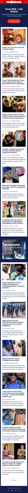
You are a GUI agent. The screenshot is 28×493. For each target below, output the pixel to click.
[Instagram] (12, 490)
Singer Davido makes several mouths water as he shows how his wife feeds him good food (13, 116)
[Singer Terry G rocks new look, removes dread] (14, 37)
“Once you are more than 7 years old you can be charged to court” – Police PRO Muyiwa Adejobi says (13, 393)
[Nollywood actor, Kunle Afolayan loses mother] (14, 348)
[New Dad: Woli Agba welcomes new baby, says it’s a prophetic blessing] (14, 175)
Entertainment (6, 86)
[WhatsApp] (19, 490)
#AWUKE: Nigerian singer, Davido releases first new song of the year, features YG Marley (13, 429)
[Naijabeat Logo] (14, 2)
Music (3, 290)
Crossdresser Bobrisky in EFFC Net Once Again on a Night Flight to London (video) (13, 463)
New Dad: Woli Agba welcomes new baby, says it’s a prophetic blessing (13, 187)
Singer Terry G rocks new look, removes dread (13, 48)
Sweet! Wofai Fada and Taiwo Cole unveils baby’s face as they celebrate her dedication (13, 82)
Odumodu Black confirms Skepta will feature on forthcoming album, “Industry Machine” (13, 285)
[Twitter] (15, 490)
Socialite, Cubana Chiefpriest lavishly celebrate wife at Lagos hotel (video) (13, 150)
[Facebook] (8, 490)
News (3, 328)
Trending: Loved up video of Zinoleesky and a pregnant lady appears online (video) (12, 221)
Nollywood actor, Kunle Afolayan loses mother (10, 359)
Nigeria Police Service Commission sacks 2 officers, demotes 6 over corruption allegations (13, 323)
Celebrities (5, 52)
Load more (13, 480)
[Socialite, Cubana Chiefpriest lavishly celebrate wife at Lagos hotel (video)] (14, 138)
